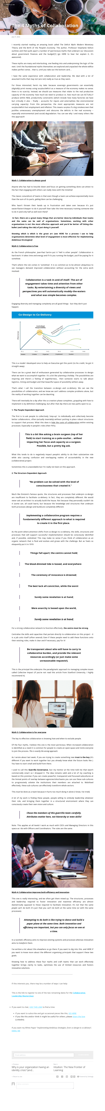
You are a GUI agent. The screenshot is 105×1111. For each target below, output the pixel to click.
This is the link (18, 993)
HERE (64, 54)
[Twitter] (62, 1077)
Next (55, 1064)
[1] (55, 54)
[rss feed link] (74, 1077)
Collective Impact (25, 672)
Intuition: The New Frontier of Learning (69, 1069)
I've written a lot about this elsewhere (29, 949)
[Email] (72, 1077)
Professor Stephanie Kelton (80, 48)
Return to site (10, 5)
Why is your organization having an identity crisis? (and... (30, 1069)
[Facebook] (57, 1077)
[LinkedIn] (67, 1077)
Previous (16, 1064)
